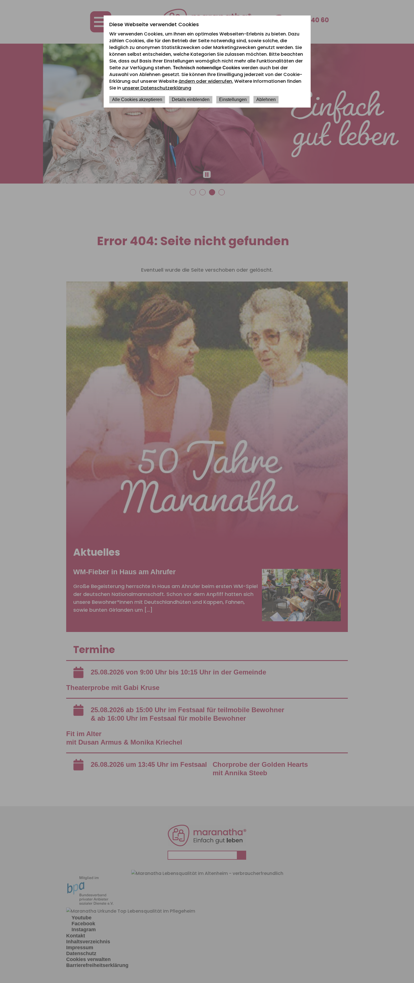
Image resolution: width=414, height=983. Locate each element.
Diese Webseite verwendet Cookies (154, 24)
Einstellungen (233, 99)
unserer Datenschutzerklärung (156, 88)
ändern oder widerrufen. (206, 81)
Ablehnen (266, 99)
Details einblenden (191, 99)
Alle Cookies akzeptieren (137, 99)
